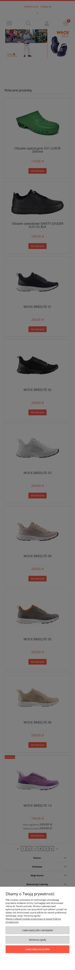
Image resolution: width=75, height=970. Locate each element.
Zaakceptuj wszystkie (37, 949)
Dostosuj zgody (37, 939)
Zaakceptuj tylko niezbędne (37, 930)
